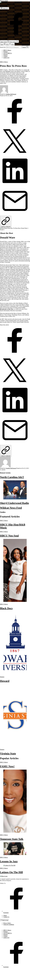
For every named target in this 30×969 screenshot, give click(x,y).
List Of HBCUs (7, 53)
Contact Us (6, 917)
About (5, 915)
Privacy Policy (7, 923)
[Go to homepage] (3, 876)
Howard (4, 680)
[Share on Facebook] (15, 125)
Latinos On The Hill (11, 872)
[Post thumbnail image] (15, 499)
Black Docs (6, 608)
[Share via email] (15, 215)
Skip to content (4, 0)
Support (5, 54)
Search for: (3, 47)
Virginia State (8, 753)
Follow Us (4, 8)
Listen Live (6, 57)
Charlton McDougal (11, 94)
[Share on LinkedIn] (15, 185)
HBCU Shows (7, 50)
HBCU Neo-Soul (9, 535)
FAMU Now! (7, 766)
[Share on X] (15, 155)
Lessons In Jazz (9, 861)
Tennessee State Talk (11, 838)
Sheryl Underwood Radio (14, 503)
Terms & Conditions (8, 924)
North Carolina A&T (12, 477)
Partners (5, 51)
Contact (5, 56)
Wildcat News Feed (11, 507)
